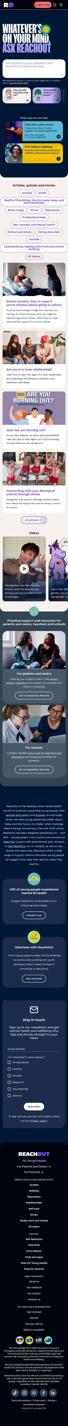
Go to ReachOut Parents (34, 695)
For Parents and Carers (32, 1166)
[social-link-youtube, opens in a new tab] (34, 1393)
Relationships (34, 1202)
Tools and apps (34, 1257)
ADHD (42, 193)
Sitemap (51, 1400)
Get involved (34, 978)
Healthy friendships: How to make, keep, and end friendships (34, 201)
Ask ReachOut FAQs (19, 83)
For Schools (32, 1172)
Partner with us (34, 1324)
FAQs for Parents (34, 1269)
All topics (34, 256)
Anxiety (27, 193)
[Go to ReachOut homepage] (9, 5)
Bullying (34, 1190)
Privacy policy (39, 1120)
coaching (20, 682)
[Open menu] (61, 5)
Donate (34, 1318)
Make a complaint (34, 1330)
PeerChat (9, 841)
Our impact (34, 1293)
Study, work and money (34, 1220)
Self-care (34, 1208)
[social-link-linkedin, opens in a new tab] (53, 1393)
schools (40, 815)
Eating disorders (49, 232)
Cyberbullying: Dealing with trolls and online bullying (34, 248)
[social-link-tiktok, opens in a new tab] (15, 1393)
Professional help (34, 217)
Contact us (34, 1299)
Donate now (34, 915)
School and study (20, 232)
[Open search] (55, 5)
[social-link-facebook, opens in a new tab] (43, 1393)
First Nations (34, 1251)
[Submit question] (62, 74)
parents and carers (17, 815)
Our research (34, 1287)
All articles (31, 519)
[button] (24, 568)
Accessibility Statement (34, 1404)
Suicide (34, 239)
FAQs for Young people (34, 1263)
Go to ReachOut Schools (34, 769)
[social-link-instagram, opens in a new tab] (24, 1393)
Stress (34, 210)
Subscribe (34, 1106)
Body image (16, 210)
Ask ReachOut (16, 846)
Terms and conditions (21, 1400)
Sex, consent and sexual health (34, 225)
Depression (52, 210)
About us (34, 1281)
